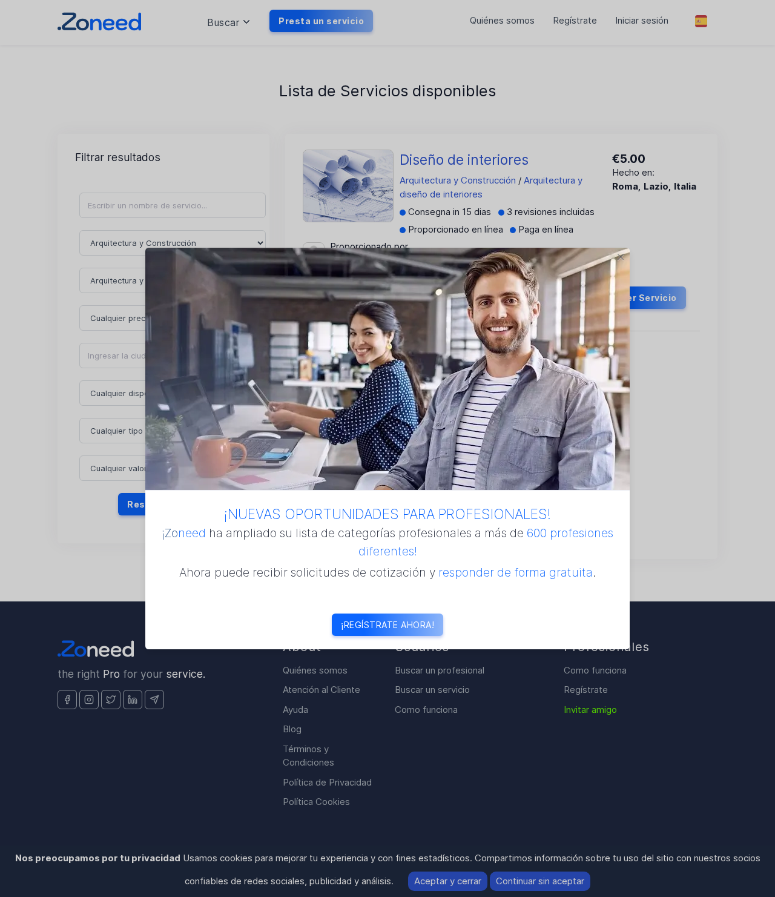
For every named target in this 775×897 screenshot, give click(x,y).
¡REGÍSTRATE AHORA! (387, 625)
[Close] (621, 257)
